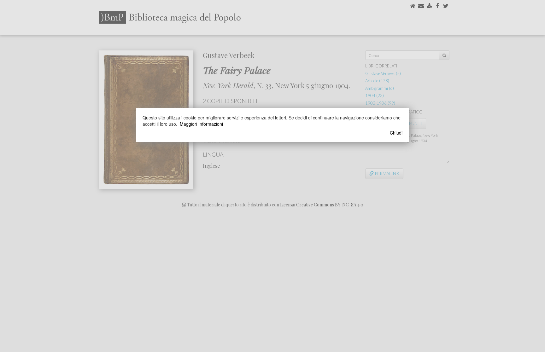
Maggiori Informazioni (201, 124)
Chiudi (396, 133)
